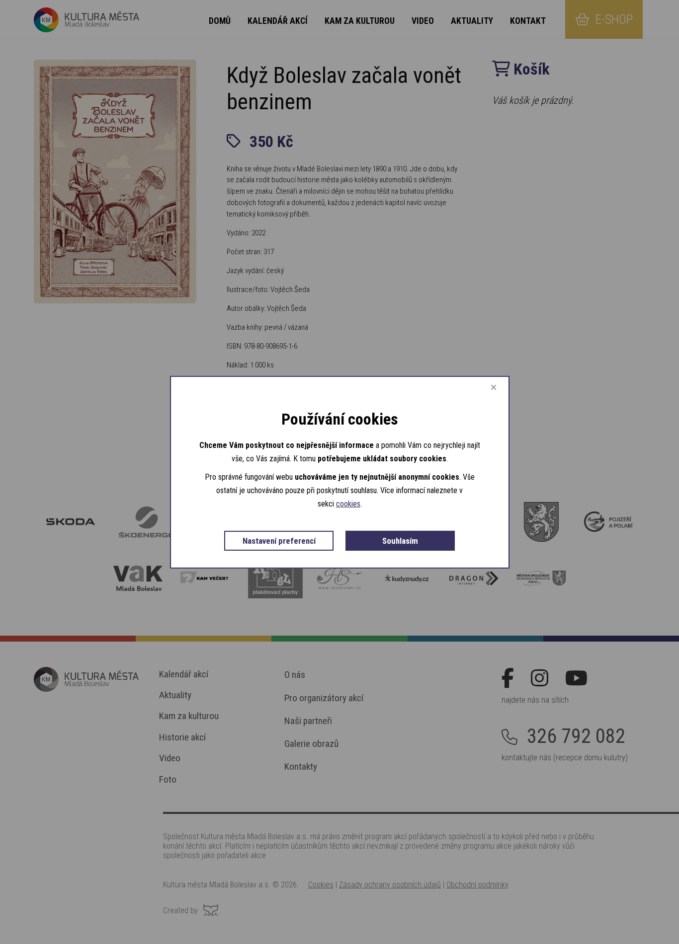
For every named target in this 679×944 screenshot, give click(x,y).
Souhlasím (400, 540)
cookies (348, 503)
